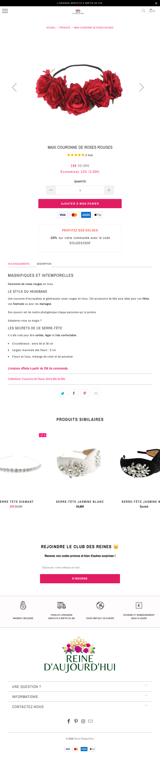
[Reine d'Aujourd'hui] (78, 13)
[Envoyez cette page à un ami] (96, 393)
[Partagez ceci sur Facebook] (74, 393)
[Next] (140, 87)
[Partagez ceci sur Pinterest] (85, 393)
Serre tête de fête (55, 379)
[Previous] (15, 87)
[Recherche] (144, 11)
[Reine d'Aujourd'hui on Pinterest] (76, 722)
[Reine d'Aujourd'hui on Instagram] (83, 722)
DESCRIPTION (44, 264)
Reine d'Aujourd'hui (84, 738)
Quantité (80, 181)
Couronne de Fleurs (33, 379)
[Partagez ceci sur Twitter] (63, 393)
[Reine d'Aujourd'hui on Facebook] (69, 722)
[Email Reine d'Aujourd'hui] (91, 722)
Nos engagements (19, 264)
